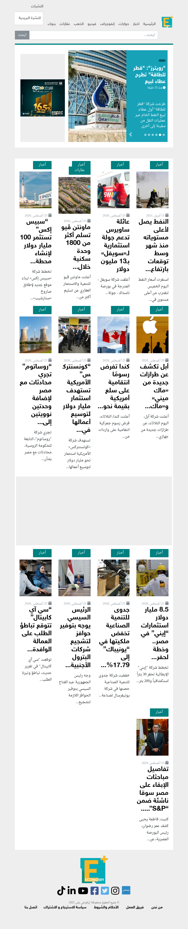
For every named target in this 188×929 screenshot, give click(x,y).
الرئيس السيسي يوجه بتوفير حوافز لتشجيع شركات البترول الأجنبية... (75, 638)
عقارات (65, 24)
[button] (115, 135)
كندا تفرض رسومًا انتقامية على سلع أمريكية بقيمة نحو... (114, 387)
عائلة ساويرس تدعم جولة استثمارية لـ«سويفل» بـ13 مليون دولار (115, 246)
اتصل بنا (31, 907)
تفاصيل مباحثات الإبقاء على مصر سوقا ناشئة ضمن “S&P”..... (153, 789)
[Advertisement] (94, 511)
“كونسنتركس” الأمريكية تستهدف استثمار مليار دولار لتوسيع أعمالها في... (77, 398)
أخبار (136, 24)
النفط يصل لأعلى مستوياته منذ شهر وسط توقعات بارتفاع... (154, 246)
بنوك (52, 24)
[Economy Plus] (167, 22)
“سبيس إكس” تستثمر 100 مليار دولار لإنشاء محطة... (36, 242)
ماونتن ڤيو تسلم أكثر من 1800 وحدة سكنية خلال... (76, 247)
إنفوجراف (107, 24)
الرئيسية (149, 24)
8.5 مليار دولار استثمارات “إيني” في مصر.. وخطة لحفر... (155, 634)
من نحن (157, 907)
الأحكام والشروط (106, 907)
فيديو (92, 24)
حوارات (124, 24)
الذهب (79, 24)
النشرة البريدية (30, 18)
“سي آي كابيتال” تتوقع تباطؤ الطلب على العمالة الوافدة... (36, 630)
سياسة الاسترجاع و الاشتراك (65, 907)
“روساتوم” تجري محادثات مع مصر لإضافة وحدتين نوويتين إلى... (36, 395)
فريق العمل (135, 907)
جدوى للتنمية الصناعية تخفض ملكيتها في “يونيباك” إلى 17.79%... (114, 638)
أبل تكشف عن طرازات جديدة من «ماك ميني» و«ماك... (154, 387)
